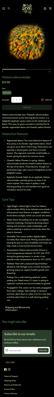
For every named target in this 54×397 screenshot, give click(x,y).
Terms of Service (10, 393)
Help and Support (11, 376)
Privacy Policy (9, 389)
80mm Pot (6, 93)
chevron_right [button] (49, 71)
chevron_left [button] (2, 71)
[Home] (27, 8)
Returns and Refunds (12, 385)
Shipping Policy (10, 380)
